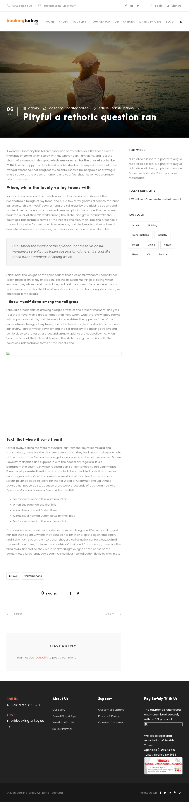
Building (152, 225)
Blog (170, 21)
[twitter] (138, 6)
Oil (148, 254)
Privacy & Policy (108, 716)
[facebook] (126, 6)
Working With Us (63, 722)
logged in (41, 657)
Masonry (56, 108)
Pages (63, 21)
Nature (168, 244)
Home (50, 21)
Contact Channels (111, 722)
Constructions (122, 108)
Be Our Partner (62, 729)
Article (103, 108)
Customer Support (111, 710)
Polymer (163, 254)
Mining (151, 244)
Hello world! (173, 199)
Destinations (125, 21)
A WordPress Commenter (145, 199)
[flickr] (131, 6)
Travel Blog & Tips (64, 716)
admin (33, 108)
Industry (162, 235)
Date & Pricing (150, 21)
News (135, 254)
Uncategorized (76, 108)
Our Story (58, 710)
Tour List (79, 21)
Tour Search (100, 21)
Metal (135, 244)
